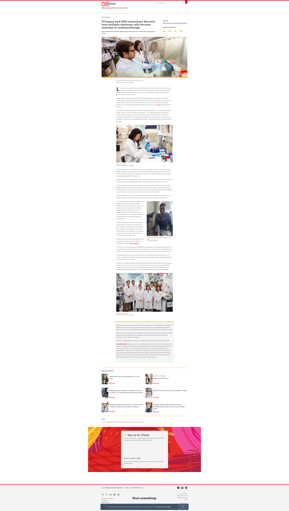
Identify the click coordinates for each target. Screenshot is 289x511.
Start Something (129, 422)
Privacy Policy (104, 500)
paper (158, 105)
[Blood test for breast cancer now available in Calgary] (149, 393)
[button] (165, 30)
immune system (119, 422)
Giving (127, 488)
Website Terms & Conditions (163, 507)
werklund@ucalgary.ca (137, 488)
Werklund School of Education (114, 8)
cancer (103, 422)
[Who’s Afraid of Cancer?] (149, 379)
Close (182, 507)
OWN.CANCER (123, 344)
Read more (112, 383)
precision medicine (139, 422)
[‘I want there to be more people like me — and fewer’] (105, 379)
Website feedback (105, 502)
